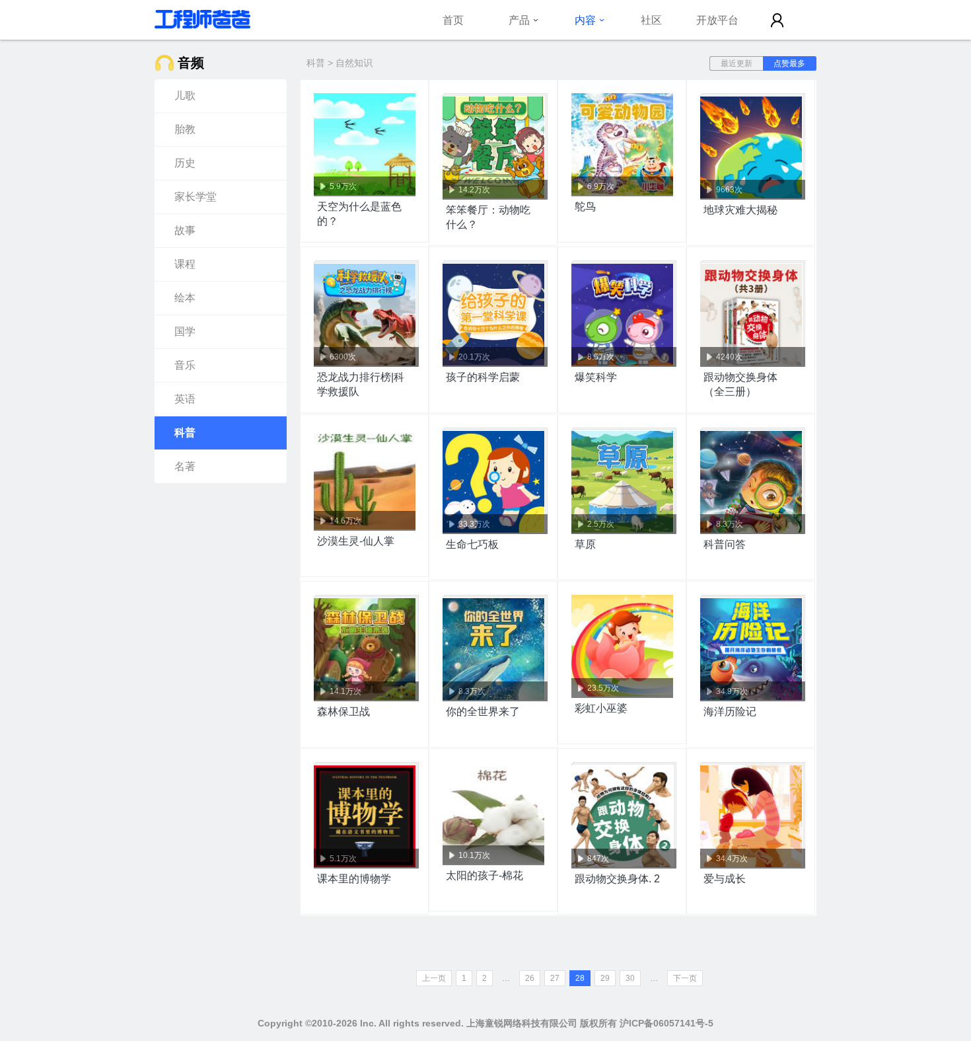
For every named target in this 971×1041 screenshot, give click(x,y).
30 (630, 978)
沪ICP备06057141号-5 (666, 1023)
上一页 (434, 978)
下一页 (685, 978)
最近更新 (736, 63)
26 (529, 978)
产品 (519, 20)
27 (554, 978)
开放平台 (717, 20)
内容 (585, 20)
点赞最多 (789, 63)
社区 (651, 20)
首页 (453, 20)
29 (605, 978)
